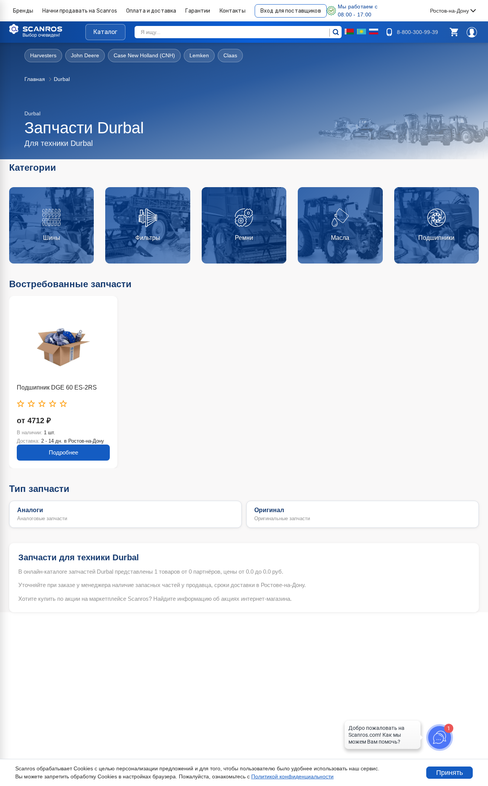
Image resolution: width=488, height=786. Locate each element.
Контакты (233, 11)
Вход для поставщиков (290, 11)
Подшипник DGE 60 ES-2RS (57, 387)
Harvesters (43, 55)
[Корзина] (453, 32)
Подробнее (63, 452)
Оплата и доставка (151, 11)
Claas (230, 55)
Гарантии (197, 11)
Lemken (199, 55)
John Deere (85, 55)
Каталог (105, 32)
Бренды (23, 11)
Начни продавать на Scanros (79, 11)
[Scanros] (47, 29)
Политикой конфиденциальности (292, 776)
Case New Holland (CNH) (144, 55)
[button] (453, 32)
